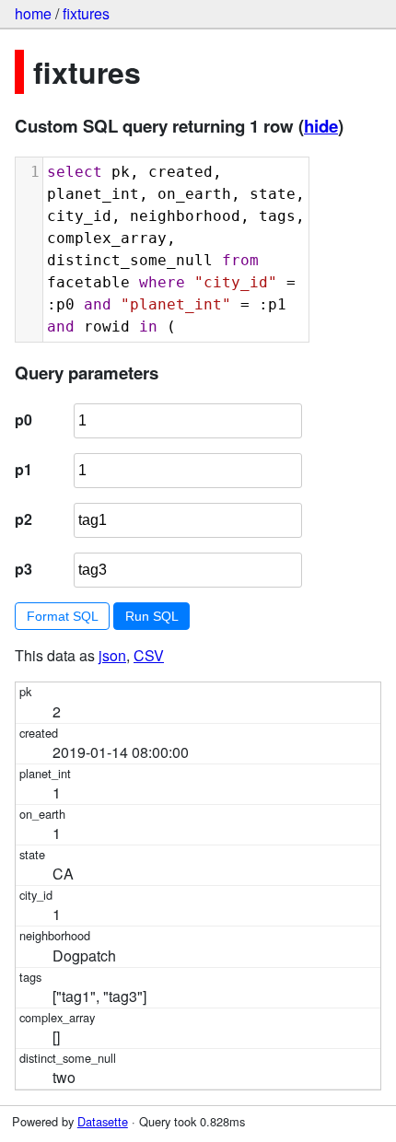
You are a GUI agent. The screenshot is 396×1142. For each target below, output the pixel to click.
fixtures (86, 13)
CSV (149, 655)
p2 (23, 519)
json (112, 655)
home (33, 13)
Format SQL (63, 616)
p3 (23, 568)
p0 (23, 419)
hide (321, 125)
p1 (23, 469)
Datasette (102, 1121)
